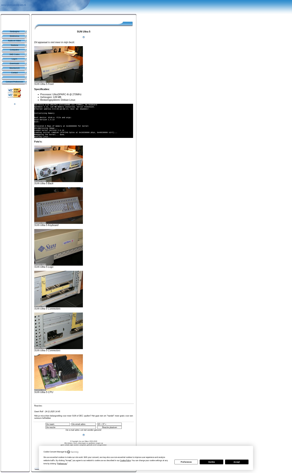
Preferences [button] (62, 464)
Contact (14, 73)
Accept (237, 462)
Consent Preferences (14, 82)
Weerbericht (14, 68)
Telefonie (14, 45)
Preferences (186, 462)
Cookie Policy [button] (125, 460)
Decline (211, 462)
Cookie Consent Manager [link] (53, 452)
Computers (14, 50)
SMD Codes (14, 54)
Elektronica (14, 36)
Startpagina (14, 31)
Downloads (14, 63)
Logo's (14, 59)
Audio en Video (14, 41)
